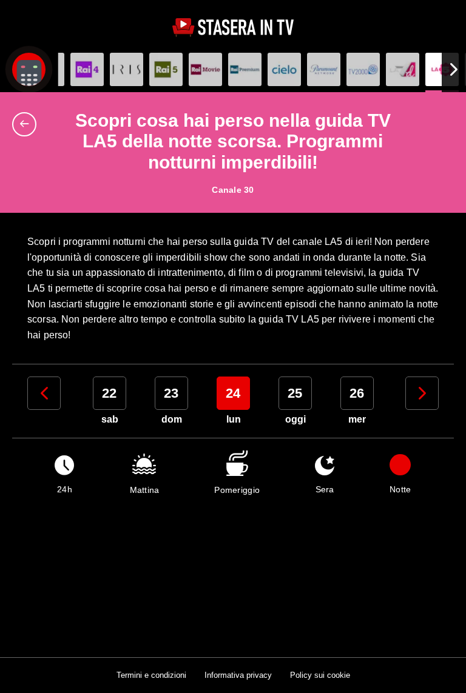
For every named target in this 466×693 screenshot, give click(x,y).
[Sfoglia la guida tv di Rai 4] (87, 69)
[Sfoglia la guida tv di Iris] (126, 69)
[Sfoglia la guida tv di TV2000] (363, 69)
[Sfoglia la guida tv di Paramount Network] (323, 69)
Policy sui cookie (320, 675)
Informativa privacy (238, 675)
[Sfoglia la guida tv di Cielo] (284, 69)
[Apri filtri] (29, 69)
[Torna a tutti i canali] (27, 124)
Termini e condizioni (151, 675)
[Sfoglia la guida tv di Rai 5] (166, 69)
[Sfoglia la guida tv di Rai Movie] (205, 69)
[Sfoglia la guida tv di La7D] (402, 69)
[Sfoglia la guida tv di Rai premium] (245, 69)
